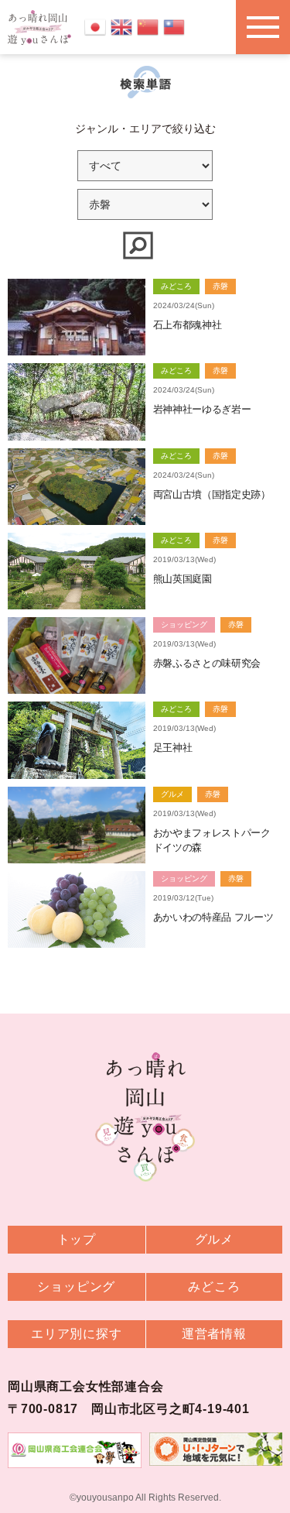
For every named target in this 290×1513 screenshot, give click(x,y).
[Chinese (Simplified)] (148, 26)
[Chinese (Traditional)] (174, 26)
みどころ (214, 1286)
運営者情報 (214, 1333)
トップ (76, 1239)
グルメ (214, 1239)
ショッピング (76, 1286)
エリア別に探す (76, 1333)
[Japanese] (95, 26)
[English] (121, 26)
